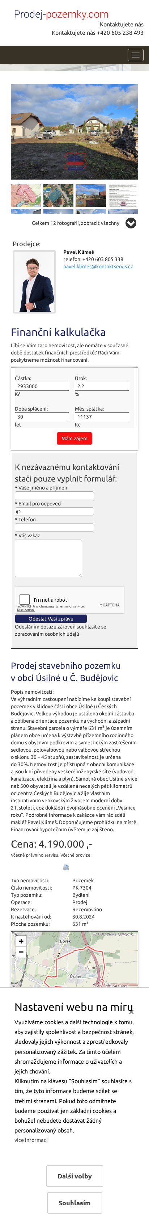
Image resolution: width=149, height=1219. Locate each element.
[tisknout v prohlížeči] (66, 867)
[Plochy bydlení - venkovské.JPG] (123, 195)
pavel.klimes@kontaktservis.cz (98, 266)
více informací (31, 1140)
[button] (21, 941)
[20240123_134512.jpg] (74, 131)
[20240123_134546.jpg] (90, 195)
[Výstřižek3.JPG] (58, 195)
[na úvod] (59, 13)
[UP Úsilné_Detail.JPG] (26, 195)
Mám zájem (74, 438)
